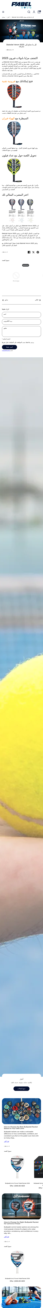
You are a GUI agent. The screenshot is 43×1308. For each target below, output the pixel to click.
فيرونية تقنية (8, 81)
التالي (37, 300)
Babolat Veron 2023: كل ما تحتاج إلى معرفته (23, 17)
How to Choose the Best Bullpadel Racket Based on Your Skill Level (21, 1127)
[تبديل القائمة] (3, 12)
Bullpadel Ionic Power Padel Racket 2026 (17, 1183)
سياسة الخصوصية (6, 350)
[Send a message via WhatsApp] (3, 1304)
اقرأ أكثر (6, 1141)
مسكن (3, 17)
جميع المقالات (22, 1088)
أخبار (8, 17)
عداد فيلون (8, 155)
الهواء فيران (8, 118)
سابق (6, 300)
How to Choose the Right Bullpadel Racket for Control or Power (21, 1223)
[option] (15, 278)
